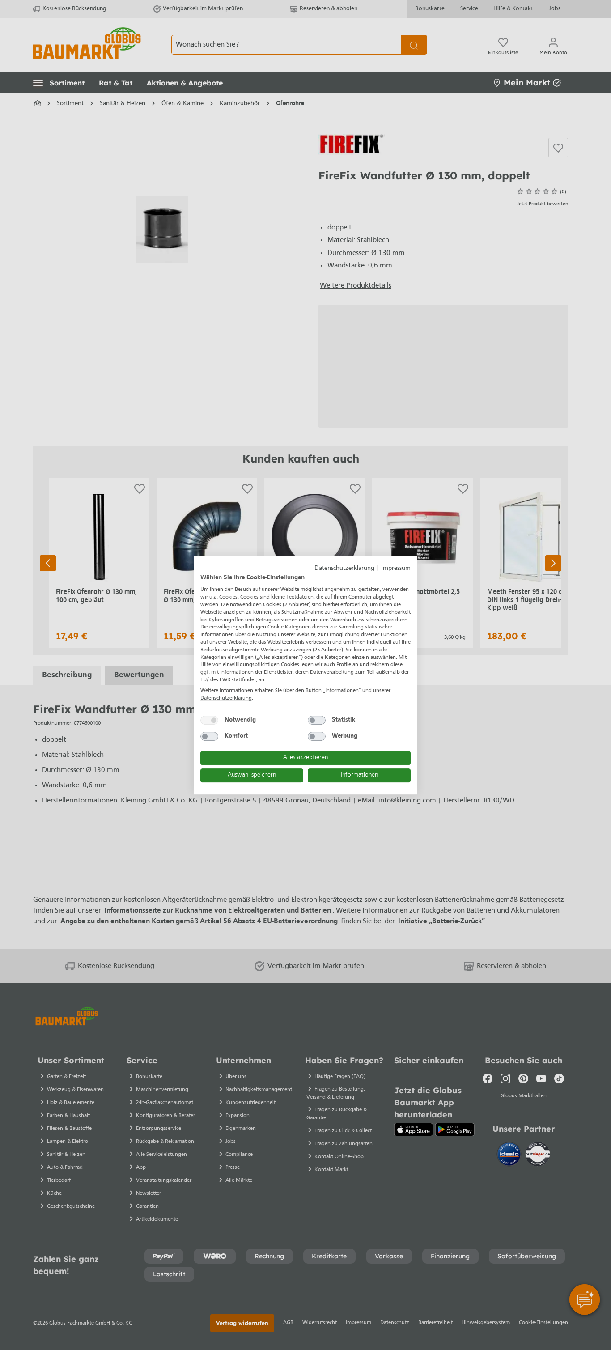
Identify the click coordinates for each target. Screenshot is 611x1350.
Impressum (396, 568)
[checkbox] (209, 720)
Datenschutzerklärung (344, 568)
